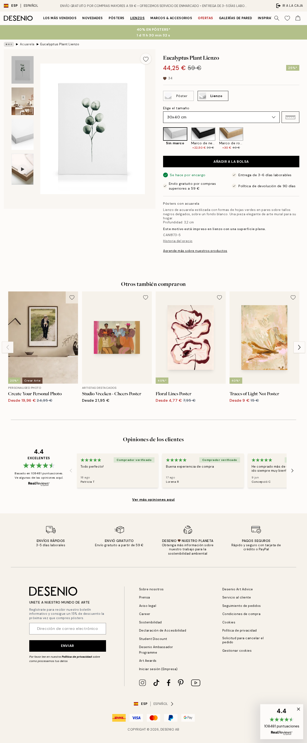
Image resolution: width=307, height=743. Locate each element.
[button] (290, 117)
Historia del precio (178, 241)
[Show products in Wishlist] (287, 18)
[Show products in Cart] (298, 18)
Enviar (67, 646)
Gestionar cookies (237, 651)
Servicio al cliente (236, 597)
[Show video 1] (23, 169)
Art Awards (148, 661)
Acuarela (27, 44)
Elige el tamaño (176, 108)
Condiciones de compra (241, 614)
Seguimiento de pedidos (241, 606)
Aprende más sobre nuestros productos (195, 251)
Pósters (116, 18)
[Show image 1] (23, 70)
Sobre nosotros (151, 589)
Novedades (92, 18)
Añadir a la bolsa (231, 161)
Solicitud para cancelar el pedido (243, 640)
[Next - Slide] (303, 138)
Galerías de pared (235, 18)
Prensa (144, 597)
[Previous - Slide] (159, 138)
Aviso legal (147, 606)
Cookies (229, 622)
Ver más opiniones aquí (153, 499)
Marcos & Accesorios (171, 18)
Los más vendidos (60, 18)
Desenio (167, 729)
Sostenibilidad (150, 622)
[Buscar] (277, 18)
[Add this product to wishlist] (146, 58)
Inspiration (269, 18)
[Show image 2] (23, 101)
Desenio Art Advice (237, 589)
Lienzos (137, 18)
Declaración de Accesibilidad (162, 630)
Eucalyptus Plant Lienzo (59, 44)
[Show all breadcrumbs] (9, 44)
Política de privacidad (77, 657)
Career (144, 614)
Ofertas (205, 18)
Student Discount (153, 639)
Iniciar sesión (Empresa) (158, 669)
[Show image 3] (23, 134)
